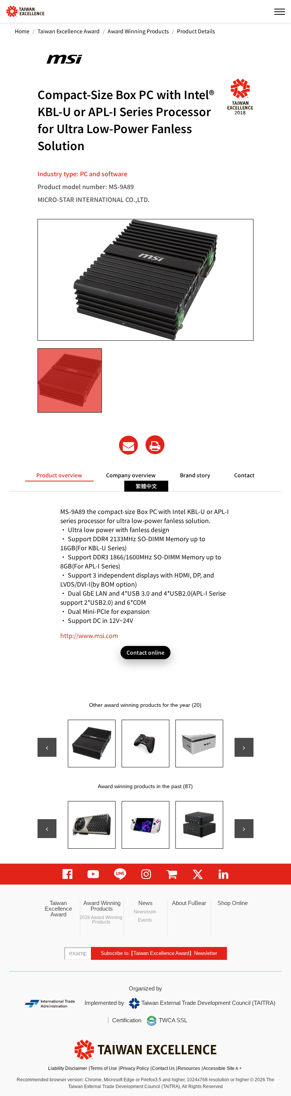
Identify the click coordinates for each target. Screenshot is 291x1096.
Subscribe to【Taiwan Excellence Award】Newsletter (159, 953)
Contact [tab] (244, 475)
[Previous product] (47, 747)
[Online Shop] (171, 874)
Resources (189, 1068)
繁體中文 (146, 486)
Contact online (145, 652)
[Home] (25, 11)
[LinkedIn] (223, 874)
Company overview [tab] (131, 475)
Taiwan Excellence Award (69, 31)
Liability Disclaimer (67, 1068)
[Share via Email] (128, 445)
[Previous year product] (47, 828)
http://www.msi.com (89, 635)
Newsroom (145, 912)
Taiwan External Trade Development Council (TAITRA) (207, 1003)
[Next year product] (244, 828)
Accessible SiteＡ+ (222, 1068)
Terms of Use (103, 1068)
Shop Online (232, 903)
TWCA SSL (172, 1020)
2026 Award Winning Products (101, 919)
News (145, 903)
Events (145, 920)
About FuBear (189, 903)
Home (22, 31)
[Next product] (244, 747)
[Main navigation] (279, 11)
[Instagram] (146, 874)
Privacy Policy (134, 1068)
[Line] (120, 874)
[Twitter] (197, 874)
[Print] (155, 444)
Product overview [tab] (59, 475)
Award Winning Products (138, 31)
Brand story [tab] (195, 475)
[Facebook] (67, 874)
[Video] (93, 874)
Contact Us (163, 1068)
